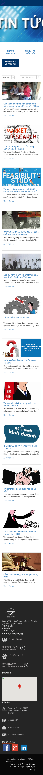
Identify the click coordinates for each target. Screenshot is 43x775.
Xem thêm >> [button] (8, 115)
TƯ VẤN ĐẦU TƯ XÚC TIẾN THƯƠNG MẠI (12, 665)
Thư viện (20, 766)
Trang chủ (14, 764)
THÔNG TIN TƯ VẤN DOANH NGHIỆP (10, 648)
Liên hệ (32, 769)
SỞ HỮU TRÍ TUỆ (16, 655)
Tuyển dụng (30, 766)
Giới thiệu (24, 764)
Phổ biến (6, 77)
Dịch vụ (32, 764)
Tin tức (13, 766)
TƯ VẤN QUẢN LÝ (16, 639)
